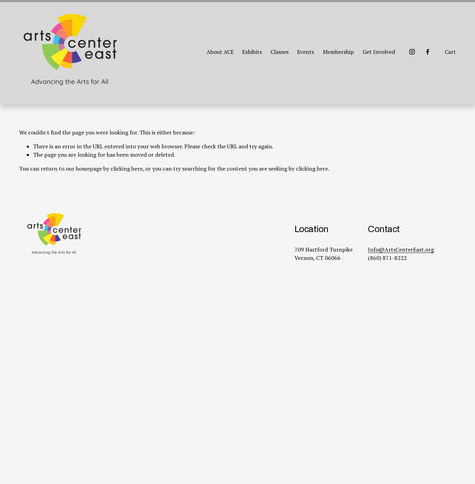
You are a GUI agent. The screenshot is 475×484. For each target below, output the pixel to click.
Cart (450, 52)
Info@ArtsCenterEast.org (401, 249)
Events (305, 52)
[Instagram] (412, 51)
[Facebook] (427, 51)
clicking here (127, 168)
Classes (280, 52)
